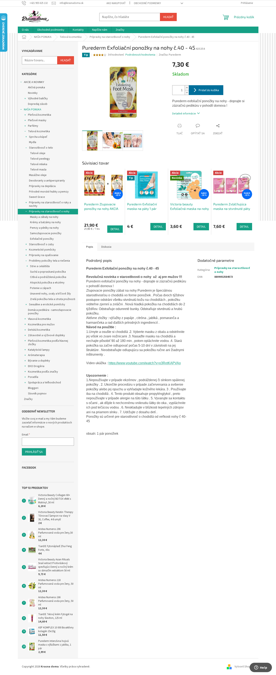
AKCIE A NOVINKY (34, 82)
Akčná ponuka (36, 87)
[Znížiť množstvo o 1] (187, 92)
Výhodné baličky (38, 98)
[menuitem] (25, 30)
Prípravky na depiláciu (42, 186)
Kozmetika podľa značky (43, 372)
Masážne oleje (38, 175)
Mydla (32, 142)
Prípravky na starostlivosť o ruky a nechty (50, 204)
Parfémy (33, 126)
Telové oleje (37, 153)
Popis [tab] (89, 247)
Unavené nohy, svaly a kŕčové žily (50, 294)
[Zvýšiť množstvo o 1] (187, 87)
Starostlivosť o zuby (41, 244)
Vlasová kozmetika (39, 319)
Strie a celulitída (40, 266)
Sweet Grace (37, 197)
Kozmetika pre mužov (41, 324)
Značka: (170, 55)
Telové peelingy (40, 159)
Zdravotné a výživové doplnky (46, 335)
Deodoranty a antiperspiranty (47, 181)
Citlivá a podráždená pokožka (48, 277)
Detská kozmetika (39, 330)
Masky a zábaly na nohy (44, 217)
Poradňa (33, 377)
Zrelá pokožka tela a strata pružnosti (52, 299)
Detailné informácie (184, 114)
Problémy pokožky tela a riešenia (49, 261)
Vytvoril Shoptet (244, 667)
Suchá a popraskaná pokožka (48, 272)
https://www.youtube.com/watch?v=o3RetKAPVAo (144, 363)
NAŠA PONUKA (32, 109)
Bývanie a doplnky (39, 361)
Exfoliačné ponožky (42, 239)
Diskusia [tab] (106, 247)
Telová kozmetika (39, 131)
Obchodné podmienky (147, 3)
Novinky (33, 93)
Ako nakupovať (116, 3)
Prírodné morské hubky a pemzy (49, 192)
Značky (28, 399)
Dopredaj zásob (37, 104)
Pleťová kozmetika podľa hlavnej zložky (48, 342)
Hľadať (168, 17)
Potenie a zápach (40, 288)
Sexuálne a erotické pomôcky (47, 304)
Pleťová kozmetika (39, 115)
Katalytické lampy (39, 350)
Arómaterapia (36, 355)
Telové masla (38, 170)
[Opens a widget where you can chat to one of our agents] (260, 668)
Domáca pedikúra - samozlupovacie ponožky (49, 312)
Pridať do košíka (209, 90)
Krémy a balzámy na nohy (45, 222)
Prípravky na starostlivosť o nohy (49, 211)
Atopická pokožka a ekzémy (47, 283)
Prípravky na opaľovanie (43, 255)
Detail (115, 229)
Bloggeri (33, 388)
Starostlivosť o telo (41, 148)
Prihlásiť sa (34, 451)
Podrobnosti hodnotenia (140, 55)
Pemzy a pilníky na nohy (44, 228)
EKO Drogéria (36, 366)
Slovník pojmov (37, 394)
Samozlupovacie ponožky (45, 233)
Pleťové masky (37, 120)
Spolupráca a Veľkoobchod (44, 383)
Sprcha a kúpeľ (38, 137)
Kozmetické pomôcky (42, 250)
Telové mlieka (38, 164)
